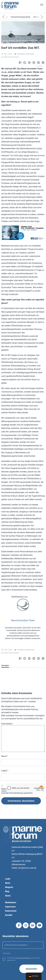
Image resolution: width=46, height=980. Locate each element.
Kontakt (8, 915)
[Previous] (7, 17)
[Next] (38, 17)
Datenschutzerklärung (23, 958)
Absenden (31, 968)
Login (7, 879)
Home (8, 896)
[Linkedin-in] (33, 925)
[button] (42, 5)
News (7, 883)
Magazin (9, 887)
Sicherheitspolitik (20, 17)
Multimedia (29, 54)
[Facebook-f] (19, 925)
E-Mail (4, 771)
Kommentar (7, 724)
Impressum (10, 906)
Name (4, 756)
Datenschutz (10, 911)
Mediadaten (10, 902)
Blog (7, 891)
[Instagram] (26, 925)
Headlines (21, 54)
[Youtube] (39, 925)
